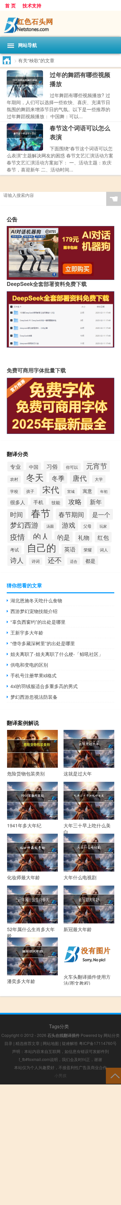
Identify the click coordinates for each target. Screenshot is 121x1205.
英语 (70, 549)
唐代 (80, 478)
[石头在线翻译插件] (60, 24)
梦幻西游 (24, 525)
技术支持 (32, 5)
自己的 (41, 547)
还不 (55, 560)
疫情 (17, 536)
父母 (87, 526)
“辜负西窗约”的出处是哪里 (38, 621)
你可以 (72, 467)
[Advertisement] (60, 1144)
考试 (14, 549)
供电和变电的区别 (29, 664)
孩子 (30, 491)
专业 (15, 466)
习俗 (52, 466)
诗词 (36, 561)
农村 (14, 479)
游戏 (68, 525)
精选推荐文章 (27, 1043)
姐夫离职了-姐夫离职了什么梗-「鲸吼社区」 (56, 654)
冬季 (58, 478)
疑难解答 (70, 1043)
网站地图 (51, 1043)
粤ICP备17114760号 (98, 1043)
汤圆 (50, 526)
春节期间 (71, 514)
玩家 (103, 526)
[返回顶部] (113, 1075)
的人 (41, 536)
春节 (40, 513)
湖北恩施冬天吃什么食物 (36, 600)
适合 (73, 561)
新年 (96, 502)
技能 (55, 502)
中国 (33, 466)
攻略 (75, 501)
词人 (104, 550)
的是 (63, 536)
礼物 (83, 537)
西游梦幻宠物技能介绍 (33, 611)
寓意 (87, 490)
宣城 (71, 491)
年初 (104, 491)
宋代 (50, 489)
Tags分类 (59, 1026)
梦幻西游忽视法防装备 (33, 696)
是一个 (101, 514)
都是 (90, 560)
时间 (16, 514)
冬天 (35, 477)
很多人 (17, 502)
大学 (99, 479)
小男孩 (60, 1075)
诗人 (17, 560)
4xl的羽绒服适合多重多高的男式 (44, 686)
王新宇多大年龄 (26, 632)
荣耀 (88, 550)
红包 (103, 537)
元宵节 (96, 466)
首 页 (10, 5)
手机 (38, 502)
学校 (14, 491)
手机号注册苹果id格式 (33, 675)
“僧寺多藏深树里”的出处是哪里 (42, 643)
